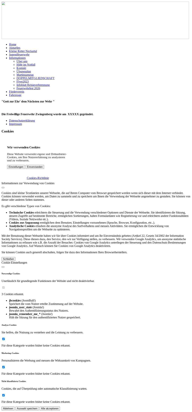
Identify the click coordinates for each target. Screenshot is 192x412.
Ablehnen (8, 408)
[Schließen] (3, 187)
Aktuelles (14, 47)
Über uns (21, 61)
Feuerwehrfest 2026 (28, 88)
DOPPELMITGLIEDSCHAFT (35, 78)
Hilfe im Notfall (25, 64)
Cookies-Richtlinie (38, 178)
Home (12, 44)
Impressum (15, 124)
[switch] (3, 287)
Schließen (8, 259)
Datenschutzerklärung (22, 120)
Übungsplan (23, 71)
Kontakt (21, 68)
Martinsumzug (25, 74)
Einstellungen (16, 166)
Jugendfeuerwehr (19, 54)
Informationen (17, 57)
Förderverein (16, 91)
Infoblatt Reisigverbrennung (33, 84)
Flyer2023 (22, 81)
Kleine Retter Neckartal (23, 51)
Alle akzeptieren (49, 408)
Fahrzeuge (15, 95)
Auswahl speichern (27, 408)
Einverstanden (35, 166)
